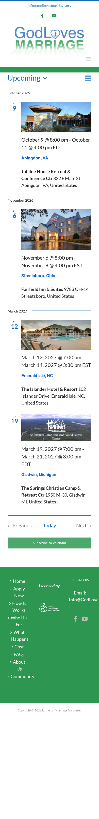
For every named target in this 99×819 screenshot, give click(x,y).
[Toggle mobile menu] (88, 59)
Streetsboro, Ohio (38, 275)
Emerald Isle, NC (37, 375)
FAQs (19, 654)
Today (49, 525)
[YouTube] (85, 619)
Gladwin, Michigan (38, 474)
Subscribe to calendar (49, 543)
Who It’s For (19, 621)
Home (19, 581)
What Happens (19, 635)
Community (19, 676)
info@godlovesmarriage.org (49, 5)
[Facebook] (75, 619)
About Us (19, 665)
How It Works (19, 606)
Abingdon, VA (34, 158)
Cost (19, 646)
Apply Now (19, 592)
